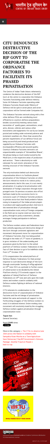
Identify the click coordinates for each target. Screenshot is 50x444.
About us (35, 441)
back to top (7, 344)
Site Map (44, 441)
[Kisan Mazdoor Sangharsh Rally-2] (18, 370)
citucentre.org (7, 435)
